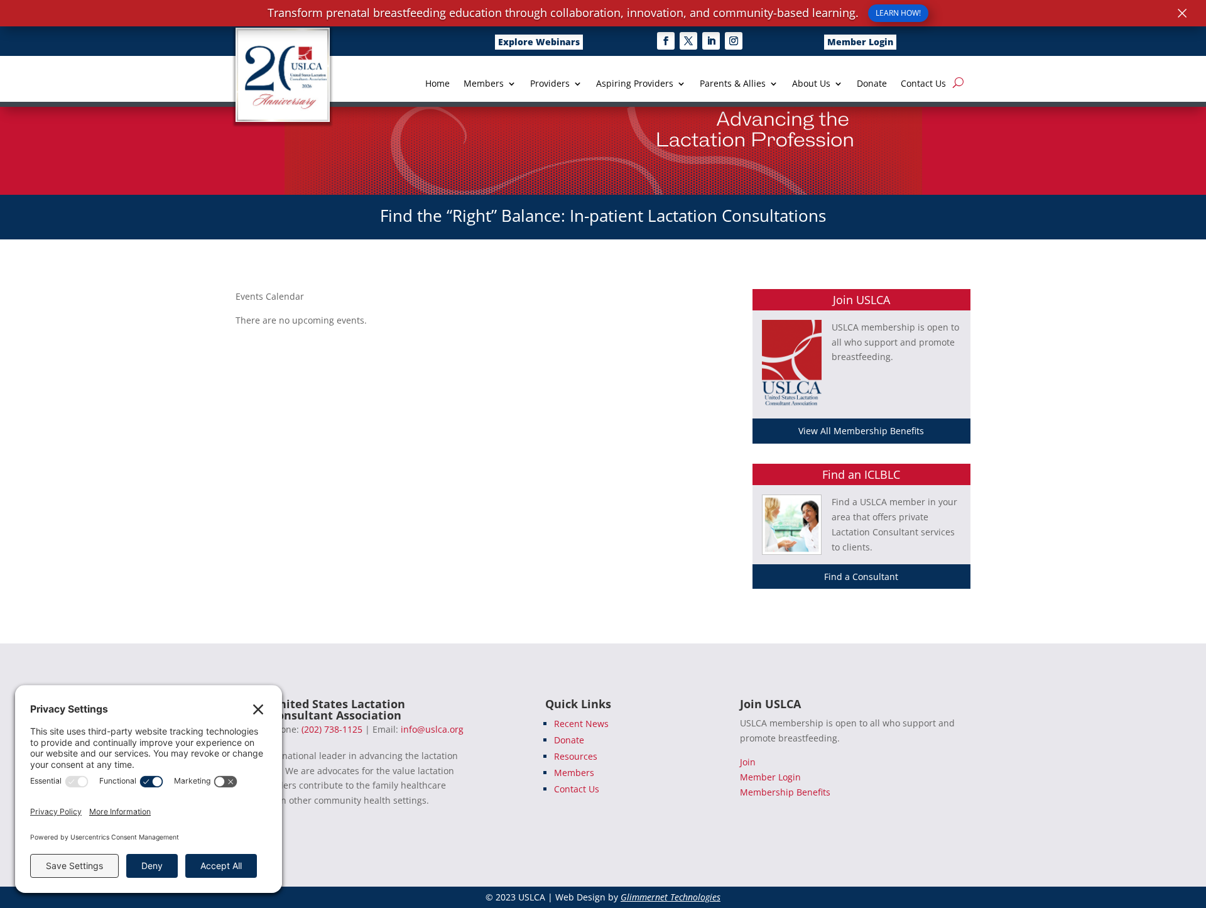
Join (748, 762)
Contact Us (923, 84)
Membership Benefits (785, 792)
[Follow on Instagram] (733, 41)
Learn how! (898, 13)
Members (484, 84)
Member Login (860, 42)
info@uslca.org (432, 729)
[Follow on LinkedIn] (711, 41)
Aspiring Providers (634, 84)
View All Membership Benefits (861, 431)
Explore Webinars (539, 42)
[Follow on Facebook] (666, 41)
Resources (575, 756)
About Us (811, 84)
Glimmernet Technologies (670, 897)
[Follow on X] (688, 41)
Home (437, 84)
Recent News (581, 724)
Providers (550, 84)
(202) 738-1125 (332, 729)
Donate (872, 84)
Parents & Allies (733, 84)
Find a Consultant (861, 577)
